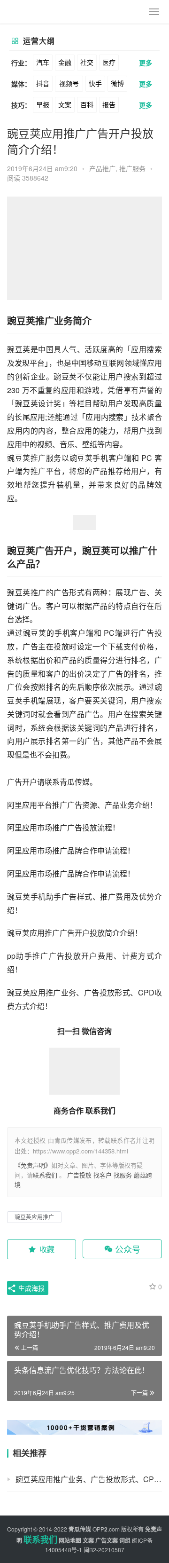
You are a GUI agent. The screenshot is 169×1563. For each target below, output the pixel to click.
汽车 (42, 62)
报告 (108, 104)
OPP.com (106, 1529)
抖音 (42, 83)
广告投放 (79, 1174)
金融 (64, 62)
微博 (117, 83)
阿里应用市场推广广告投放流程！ (63, 827)
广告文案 (106, 1540)
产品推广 (102, 168)
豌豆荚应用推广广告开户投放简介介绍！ (74, 932)
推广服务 (132, 168)
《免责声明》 (33, 1164)
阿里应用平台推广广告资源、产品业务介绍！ (82, 804)
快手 (95, 83)
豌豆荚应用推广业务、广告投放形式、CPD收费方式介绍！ (88, 1479)
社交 (86, 62)
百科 (86, 104)
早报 (42, 104)
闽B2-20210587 (104, 1550)
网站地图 (70, 1540)
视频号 (69, 83)
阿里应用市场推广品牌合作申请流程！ (71, 850)
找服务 (123, 1174)
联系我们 (45, 1174)
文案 (64, 104)
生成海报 (30, 1288)
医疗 (108, 62)
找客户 (102, 1174)
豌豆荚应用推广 (34, 1217)
